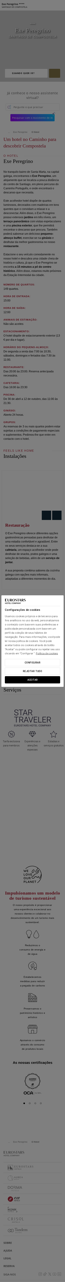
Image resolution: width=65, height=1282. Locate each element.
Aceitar (32, 679)
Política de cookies (47, 653)
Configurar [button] (32, 662)
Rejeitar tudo (32, 671)
